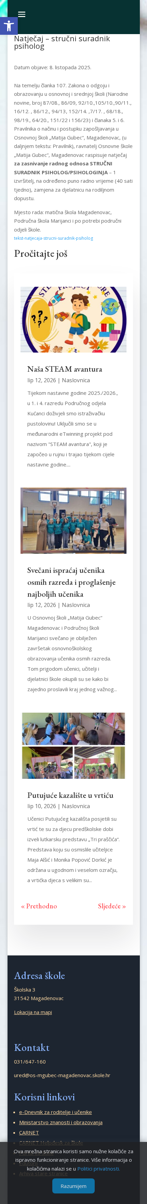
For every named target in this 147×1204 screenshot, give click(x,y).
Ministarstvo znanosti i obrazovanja (61, 1122)
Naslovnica (76, 380)
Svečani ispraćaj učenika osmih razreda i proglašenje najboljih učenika (71, 582)
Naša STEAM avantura (64, 368)
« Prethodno (39, 906)
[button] (9, 26)
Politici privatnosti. (98, 1168)
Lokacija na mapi (33, 1012)
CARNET (29, 1132)
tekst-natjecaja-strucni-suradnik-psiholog (53, 238)
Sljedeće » (112, 906)
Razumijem (73, 1186)
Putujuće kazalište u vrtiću (70, 795)
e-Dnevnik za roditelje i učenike (55, 1112)
